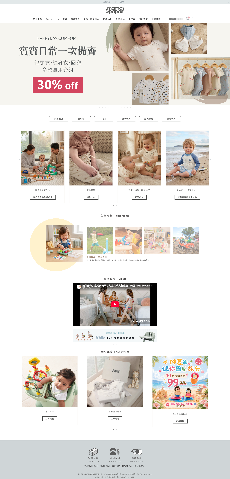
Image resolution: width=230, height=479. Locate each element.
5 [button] (112, 108)
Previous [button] (87, 240)
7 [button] (118, 108)
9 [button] (124, 108)
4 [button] (109, 108)
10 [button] (127, 108)
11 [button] (130, 108)
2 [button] (102, 108)
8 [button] (121, 108)
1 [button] (99, 108)
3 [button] (105, 108)
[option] (115, 64)
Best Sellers (52, 19)
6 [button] (115, 108)
